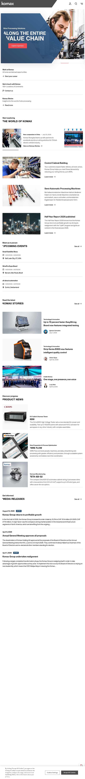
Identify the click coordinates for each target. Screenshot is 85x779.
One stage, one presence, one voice (60, 379)
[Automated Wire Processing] (8, 3)
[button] (52, 772)
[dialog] (42, 772)
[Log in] (70, 3)
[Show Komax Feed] (81, 765)
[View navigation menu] (81, 3)
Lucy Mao (52, 385)
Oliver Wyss (53, 358)
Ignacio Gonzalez (55, 331)
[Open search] (75, 3)
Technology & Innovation (52, 319)
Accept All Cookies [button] (70, 772)
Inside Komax (48, 377)
